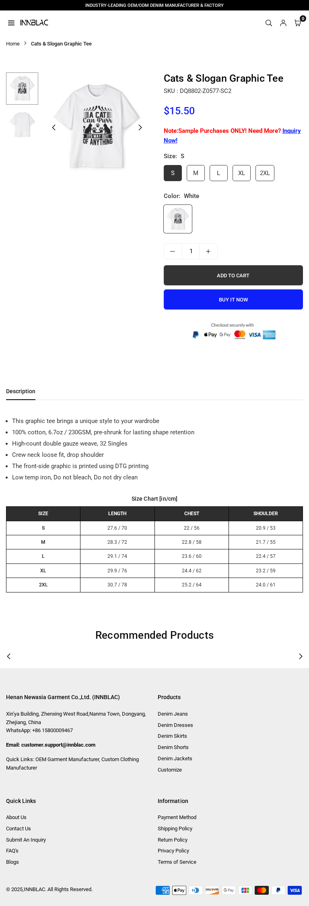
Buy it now (233, 300)
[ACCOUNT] (283, 22)
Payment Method (177, 817)
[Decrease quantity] (173, 251)
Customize (170, 770)
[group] (97, 127)
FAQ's (12, 851)
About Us (16, 817)
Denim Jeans (173, 714)
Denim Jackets (175, 758)
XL (241, 173)
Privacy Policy (173, 851)
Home (13, 44)
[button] (140, 127)
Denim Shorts (173, 747)
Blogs (12, 862)
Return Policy (172, 840)
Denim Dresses (175, 725)
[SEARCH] (269, 22)
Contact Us (18, 829)
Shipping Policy (175, 829)
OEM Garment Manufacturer (67, 759)
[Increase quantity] (208, 251)
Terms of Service (177, 862)
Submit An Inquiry (26, 840)
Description (20, 391)
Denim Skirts (172, 736)
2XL (265, 173)
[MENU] (11, 22)
